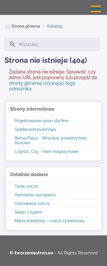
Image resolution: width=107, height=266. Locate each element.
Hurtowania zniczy (32, 203)
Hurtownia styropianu (35, 195)
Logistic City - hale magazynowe (46, 151)
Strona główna (26, 26)
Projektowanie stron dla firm (42, 120)
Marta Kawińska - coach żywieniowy (50, 220)
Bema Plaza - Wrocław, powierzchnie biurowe (50, 140)
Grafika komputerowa (35, 129)
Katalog (54, 26)
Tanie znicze (26, 186)
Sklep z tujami (28, 212)
